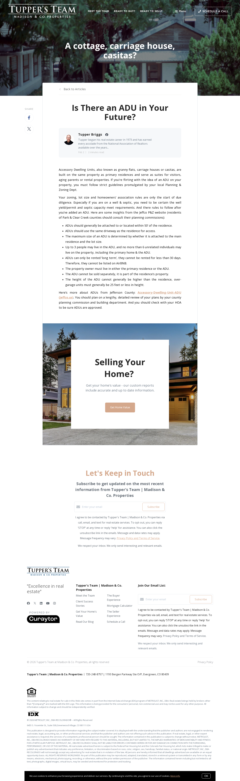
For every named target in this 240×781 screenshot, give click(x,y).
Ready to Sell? (151, 11)
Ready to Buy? (124, 11)
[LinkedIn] (41, 603)
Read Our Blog (85, 621)
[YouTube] (47, 603)
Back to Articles (75, 89)
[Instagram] (54, 603)
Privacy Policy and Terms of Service (138, 538)
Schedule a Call (116, 621)
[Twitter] (35, 603)
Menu (182, 11)
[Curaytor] (43, 622)
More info (175, 775)
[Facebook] (28, 603)
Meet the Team (98, 11)
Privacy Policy (205, 662)
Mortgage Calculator (119, 605)
